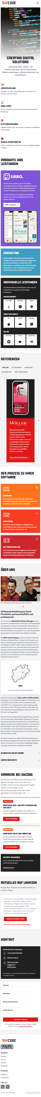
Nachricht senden (20, 1019)
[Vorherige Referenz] (3, 421)
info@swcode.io (8, 868)
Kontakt (3, 1063)
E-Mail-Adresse (8, 1010)
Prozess (3, 1059)
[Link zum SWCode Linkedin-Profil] (3, 1087)
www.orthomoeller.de (18, 457)
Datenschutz (5, 1077)
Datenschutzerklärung (25, 1026)
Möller (5, 367)
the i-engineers (21, 372)
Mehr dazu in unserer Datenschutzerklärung (17, 924)
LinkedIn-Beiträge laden (15, 919)
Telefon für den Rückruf (10, 1002)
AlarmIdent (16, 367)
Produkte (4, 1056)
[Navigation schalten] (37, 3)
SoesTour (29, 367)
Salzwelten (6, 372)
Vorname (6, 985)
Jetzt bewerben (11, 819)
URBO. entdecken (10, 205)
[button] (18, 607)
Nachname (6, 993)
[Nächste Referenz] (38, 421)
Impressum (4, 1074)
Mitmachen (4, 1066)
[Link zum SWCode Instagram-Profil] (8, 1087)
